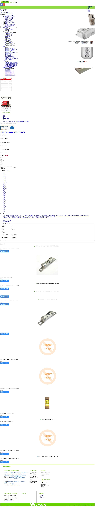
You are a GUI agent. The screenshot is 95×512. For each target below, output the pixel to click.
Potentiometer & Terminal (7, 67)
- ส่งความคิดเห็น (33, 481)
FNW (75, 215)
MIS (8, 217)
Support (88, 8)
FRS (81, 215)
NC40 (14, 217)
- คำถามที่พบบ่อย (33, 472)
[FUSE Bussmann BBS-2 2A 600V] (16, 121)
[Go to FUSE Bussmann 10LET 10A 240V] (4, 281)
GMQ (7, 216)
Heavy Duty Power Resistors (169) (11, 64)
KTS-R (38, 216)
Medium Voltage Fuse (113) (10, 16)
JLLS (18, 216)
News (88, 9)
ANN (20, 215)
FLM (58, 215)
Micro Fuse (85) (7, 21)
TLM (39, 217)
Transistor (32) (7, 38)
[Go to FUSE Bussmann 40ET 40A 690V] (4, 334)
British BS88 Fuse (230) (9, 17)
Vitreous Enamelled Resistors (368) (11, 65)
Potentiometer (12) (8, 70)
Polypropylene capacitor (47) (10, 57)
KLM (27, 216)
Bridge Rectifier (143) (8, 29)
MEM (5, 217)
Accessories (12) (8, 51)
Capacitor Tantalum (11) (9, 54)
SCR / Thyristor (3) (8, 35)
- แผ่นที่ (42, 475)
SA (31, 217)
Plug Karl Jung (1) (8, 69)
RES (30, 217)
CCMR (44, 215)
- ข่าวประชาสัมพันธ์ (45, 473)
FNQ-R (72, 215)
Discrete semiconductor (7, 40)
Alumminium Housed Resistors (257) (11, 62)
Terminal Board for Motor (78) (10, 75)
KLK (22, 216)
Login (88, 10)
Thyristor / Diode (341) (9, 42)
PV (26, 217)
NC (10, 217)
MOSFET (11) (7, 36)
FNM (68, 215)
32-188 (7, 215)
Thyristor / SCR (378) (8, 44)
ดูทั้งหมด (8, 170)
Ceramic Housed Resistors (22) (10, 66)
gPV (9, 216)
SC (33, 217)
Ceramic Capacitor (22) (9, 55)
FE (57, 215)
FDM (56, 215)
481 (15, 215)
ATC (22, 215)
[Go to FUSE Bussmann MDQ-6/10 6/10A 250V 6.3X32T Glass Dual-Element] (4, 297)
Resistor (4, 60)
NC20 (12, 217)
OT (25, 217)
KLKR (24, 216)
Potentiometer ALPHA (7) (9, 71)
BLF (35, 215)
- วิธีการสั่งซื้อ (33, 473)
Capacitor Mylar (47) (8, 53)
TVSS (44, 217)
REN (28, 217)
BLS (36, 215)
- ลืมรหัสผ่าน (32, 482)
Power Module (5, 27)
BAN (27, 215)
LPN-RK (50, 216)
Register (88, 11)
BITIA (31, 215)
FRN (77, 215)
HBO (12, 216)
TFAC (37, 217)
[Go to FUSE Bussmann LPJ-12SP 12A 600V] (4, 417)
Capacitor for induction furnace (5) (11, 49)
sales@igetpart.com (10, 500)
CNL (46, 215)
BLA (33, 215)
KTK (31, 216)
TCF (35, 217)
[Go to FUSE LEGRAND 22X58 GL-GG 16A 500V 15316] (4, 392)
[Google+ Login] (4, 5)
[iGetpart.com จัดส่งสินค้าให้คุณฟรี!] (6, 113)
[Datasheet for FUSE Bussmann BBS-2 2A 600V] (6, 155)
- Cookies (43, 487)
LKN (42, 216)
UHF (46, 217)
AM (16, 215)
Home (88, 7)
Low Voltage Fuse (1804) (9, 15)
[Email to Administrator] (7, 129)
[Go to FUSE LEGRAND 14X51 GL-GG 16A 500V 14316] (4, 454)
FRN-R (79, 215)
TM (40, 217)
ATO (24, 215)
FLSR (64, 215)
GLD (5, 216)
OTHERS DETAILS (6, 221)
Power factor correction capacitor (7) (11, 58)
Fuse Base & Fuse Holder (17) (10, 24)
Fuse (3, 13)
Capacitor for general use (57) (10, 48)
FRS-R (83, 215)
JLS (19, 216)
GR (10, 216)
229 (3, 215)
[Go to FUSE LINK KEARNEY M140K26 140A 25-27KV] (4, 363)
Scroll (1, 10)
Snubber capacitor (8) (8, 59)
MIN (7, 217)
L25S (41, 216)
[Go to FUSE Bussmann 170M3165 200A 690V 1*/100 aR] (4, 305)
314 (4, 215)
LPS (53, 216)
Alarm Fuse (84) (8, 20)
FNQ (70, 215)
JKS (16, 216)
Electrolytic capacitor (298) (9, 56)
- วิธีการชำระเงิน (33, 475)
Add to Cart (3, 168)
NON (19, 217)
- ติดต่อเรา (32, 480)
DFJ (50, 215)
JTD (20, 216)
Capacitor (4, 46)
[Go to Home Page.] (1, 7)
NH (17, 217)
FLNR (60, 215)
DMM (52, 215)
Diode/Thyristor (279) (8, 33)
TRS (42, 217)
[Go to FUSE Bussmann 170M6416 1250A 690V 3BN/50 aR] (4, 462)
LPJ (48, 216)
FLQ (62, 215)
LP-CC (46, 216)
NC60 (16, 217)
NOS (21, 217)
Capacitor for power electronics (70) (11, 52)
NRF (23, 217)
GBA (85, 215)
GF (86, 215)
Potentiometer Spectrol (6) (9, 72)
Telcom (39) (7, 23)
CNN (48, 215)
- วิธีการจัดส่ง (33, 476)
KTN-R (35, 216)
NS (24, 217)
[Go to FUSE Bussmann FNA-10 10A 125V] (4, 425)
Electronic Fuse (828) (8, 19)
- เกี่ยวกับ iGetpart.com (45, 472)
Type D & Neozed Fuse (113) (10, 22)
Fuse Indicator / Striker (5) (9, 25)
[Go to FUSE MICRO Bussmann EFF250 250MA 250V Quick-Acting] (4, 289)
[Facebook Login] (1, 5)
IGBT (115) (7, 31)
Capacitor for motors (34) (9, 50)
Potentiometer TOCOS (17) (9, 73)
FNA (66, 215)
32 (5, 215)
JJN (13, 216)
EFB (54, 215)
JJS (14, 216)
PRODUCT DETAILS (7, 220)
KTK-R (33, 216)
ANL (18, 215)
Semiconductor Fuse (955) (9, 18)
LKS (44, 216)
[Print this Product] (3, 119)
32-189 (10, 215)
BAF (25, 215)
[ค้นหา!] (16, 27)
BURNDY (41, 215)
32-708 (12, 215)
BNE (38, 215)
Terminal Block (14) (8, 74)
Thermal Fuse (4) (8, 26)
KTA (29, 216)
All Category (3, 14)
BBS (29, 215)
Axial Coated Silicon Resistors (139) (11, 63)
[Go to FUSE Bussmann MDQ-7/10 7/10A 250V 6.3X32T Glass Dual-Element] (4, 252)
